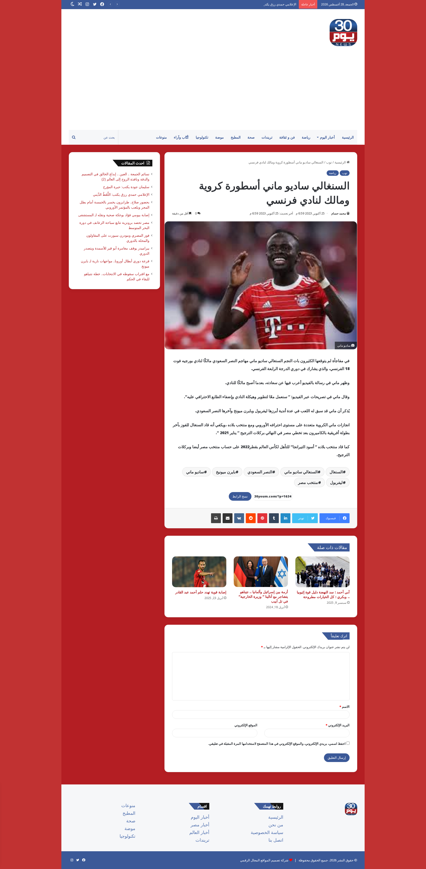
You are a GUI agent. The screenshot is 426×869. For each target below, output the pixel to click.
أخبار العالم (199, 832)
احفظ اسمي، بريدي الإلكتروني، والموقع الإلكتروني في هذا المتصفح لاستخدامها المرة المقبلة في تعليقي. (277, 743)
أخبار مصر (200, 825)
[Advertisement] (213, 92)
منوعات (161, 137)
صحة (251, 137)
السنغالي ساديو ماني (301, 472)
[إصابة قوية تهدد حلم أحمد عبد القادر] (199, 571)
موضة (219, 137)
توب (329, 162)
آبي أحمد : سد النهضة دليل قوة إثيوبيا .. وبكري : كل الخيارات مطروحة (323, 594)
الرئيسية (348, 137)
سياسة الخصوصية (267, 832)
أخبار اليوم (327, 137)
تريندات (267, 137)
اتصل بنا (275, 840)
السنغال (336, 472)
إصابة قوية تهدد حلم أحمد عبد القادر (200, 592)
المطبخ (236, 137)
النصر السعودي (260, 472)
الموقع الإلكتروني (245, 725)
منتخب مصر (308, 482)
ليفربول (336, 482)
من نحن (275, 825)
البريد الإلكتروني (338, 725)
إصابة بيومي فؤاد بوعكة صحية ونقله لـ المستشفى (113, 215)
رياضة (306, 137)
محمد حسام (338, 213)
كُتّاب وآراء (181, 137)
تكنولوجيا (202, 137)
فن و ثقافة (287, 137)
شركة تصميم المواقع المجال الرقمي (264, 860)
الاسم (344, 706)
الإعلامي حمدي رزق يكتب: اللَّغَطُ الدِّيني (270, 4)
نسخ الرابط (240, 496)
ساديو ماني (195, 472)
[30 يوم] (343, 32)
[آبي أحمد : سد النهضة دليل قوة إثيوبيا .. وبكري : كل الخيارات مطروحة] (322, 571)
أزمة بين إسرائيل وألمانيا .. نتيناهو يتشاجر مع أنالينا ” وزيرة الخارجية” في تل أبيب (263, 596)
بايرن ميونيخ (225, 472)
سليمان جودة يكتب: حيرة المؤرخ (126, 186)
